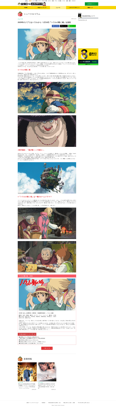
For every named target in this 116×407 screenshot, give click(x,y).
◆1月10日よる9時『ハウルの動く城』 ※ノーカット (31, 343)
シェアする (56, 26)
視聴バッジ (90, 7)
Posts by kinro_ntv (82, 20)
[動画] (69, 1)
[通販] (67, 1)
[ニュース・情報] (35, 1)
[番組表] (30, 1)
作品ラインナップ (42, 7)
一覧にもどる (47, 348)
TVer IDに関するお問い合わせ (84, 402)
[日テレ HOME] (26, 1)
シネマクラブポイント (74, 7)
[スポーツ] (50, 1)
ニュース (58, 7)
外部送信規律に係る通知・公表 (54, 402)
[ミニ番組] (60, 1)
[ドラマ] (39, 1)
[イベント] (64, 1)
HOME (25, 7)
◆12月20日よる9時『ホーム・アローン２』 (29, 340)
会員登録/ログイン (91, 3)
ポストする (65, 26)
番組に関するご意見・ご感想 (69, 402)
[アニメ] (56, 1)
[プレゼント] (73, 1)
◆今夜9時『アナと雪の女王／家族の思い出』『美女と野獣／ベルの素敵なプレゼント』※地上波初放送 (32, 337)
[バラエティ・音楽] (44, 1)
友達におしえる (73, 26)
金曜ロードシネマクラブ (32, 4)
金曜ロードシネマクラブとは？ (33, 402)
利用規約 (43, 402)
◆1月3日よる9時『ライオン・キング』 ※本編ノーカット (32, 341)
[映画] (53, 1)
